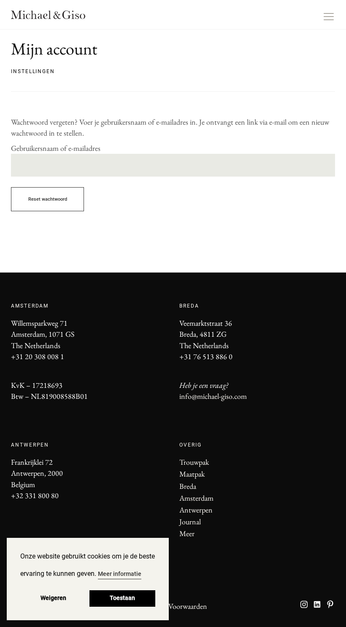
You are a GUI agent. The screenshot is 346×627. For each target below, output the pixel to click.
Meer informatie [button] (119, 573)
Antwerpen (196, 510)
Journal (190, 521)
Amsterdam (196, 498)
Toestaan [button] (122, 598)
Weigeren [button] (53, 598)
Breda (187, 486)
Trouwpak (194, 462)
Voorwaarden (187, 606)
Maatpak (192, 474)
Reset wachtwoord (47, 199)
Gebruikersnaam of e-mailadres (55, 148)
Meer (187, 533)
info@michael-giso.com (213, 396)
